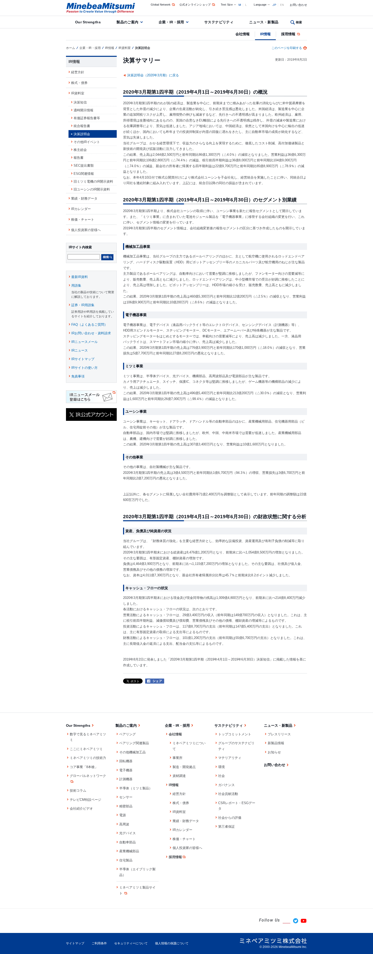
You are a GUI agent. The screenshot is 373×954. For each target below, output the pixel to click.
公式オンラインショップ (195, 4)
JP (274, 5)
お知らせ (274, 752)
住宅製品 (125, 860)
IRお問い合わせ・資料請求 (91, 333)
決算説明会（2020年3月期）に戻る (153, 75)
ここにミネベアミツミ (86, 749)
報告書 (78, 158)
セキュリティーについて (131, 943)
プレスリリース (279, 734)
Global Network (161, 4)
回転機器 (125, 761)
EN (282, 5)
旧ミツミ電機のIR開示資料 (93, 181)
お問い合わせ (298, 4)
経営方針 (77, 72)
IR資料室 (124, 48)
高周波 (124, 824)
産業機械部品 (129, 851)
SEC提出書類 (84, 165)
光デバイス (127, 833)
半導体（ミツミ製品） (135, 788)
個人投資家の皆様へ (86, 230)
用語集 (76, 285)
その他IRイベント (87, 142)
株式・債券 (79, 83)
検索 (299, 22)
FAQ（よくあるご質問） (89, 324)
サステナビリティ (218, 22)
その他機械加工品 (132, 752)
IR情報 (265, 34)
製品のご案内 (127, 22)
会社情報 (242, 34)
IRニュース (79, 350)
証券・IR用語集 (82, 305)
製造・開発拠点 (184, 767)
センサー (125, 797)
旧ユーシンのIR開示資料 (92, 189)
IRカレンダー (81, 209)
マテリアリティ (229, 758)
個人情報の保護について (172, 943)
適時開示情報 (83, 110)
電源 (122, 815)
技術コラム (78, 790)
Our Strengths (88, 22)
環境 (221, 767)
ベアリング (127, 734)
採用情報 (288, 34)
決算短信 (80, 102)
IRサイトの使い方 (84, 368)
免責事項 (77, 376)
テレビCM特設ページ (85, 800)
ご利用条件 (99, 943)
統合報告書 (82, 126)
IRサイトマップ (82, 359)
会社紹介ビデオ (81, 808)
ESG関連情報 (84, 174)
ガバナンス (226, 785)
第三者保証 (226, 826)
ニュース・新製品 (263, 22)
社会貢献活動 (228, 794)
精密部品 (125, 806)
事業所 (177, 758)
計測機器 (125, 779)
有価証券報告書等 (87, 118)
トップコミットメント (234, 734)
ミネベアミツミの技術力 (88, 758)
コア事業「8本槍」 (84, 767)
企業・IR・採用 (171, 22)
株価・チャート (82, 219)
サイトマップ (75, 943)
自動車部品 (127, 842)
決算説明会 (82, 134)
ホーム (70, 48)
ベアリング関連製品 (134, 743)
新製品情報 (276, 743)
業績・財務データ (84, 198)
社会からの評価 (229, 818)
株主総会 (80, 150)
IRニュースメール (84, 342)
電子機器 (125, 770)
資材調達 (179, 776)
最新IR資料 (79, 277)
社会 (221, 776)
